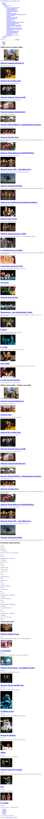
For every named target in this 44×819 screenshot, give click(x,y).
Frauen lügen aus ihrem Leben (12, 18)
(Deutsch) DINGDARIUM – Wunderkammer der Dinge (16, 14)
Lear (2, 787)
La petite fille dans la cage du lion (12, 10)
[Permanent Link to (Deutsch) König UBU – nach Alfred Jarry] (7, 166)
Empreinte (4, 813)
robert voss (16, 817)
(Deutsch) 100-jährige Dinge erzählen (13, 7)
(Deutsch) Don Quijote (11, 15)
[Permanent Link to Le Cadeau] (6, 800)
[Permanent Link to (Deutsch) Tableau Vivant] (6, 631)
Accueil (4, 2)
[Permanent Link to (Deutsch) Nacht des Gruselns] (6, 766)
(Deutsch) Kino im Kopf (11, 24)
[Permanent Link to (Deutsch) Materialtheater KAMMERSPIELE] (7, 150)
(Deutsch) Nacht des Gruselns (11, 770)
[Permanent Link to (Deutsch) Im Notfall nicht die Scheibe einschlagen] (7, 199)
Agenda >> (2, 618)
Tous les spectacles (8, 5)
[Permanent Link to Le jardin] (7, 344)
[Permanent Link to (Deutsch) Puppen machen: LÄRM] (7, 231)
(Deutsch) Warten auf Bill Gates (12, 685)
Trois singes (9, 16)
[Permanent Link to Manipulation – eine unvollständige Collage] (7, 309)
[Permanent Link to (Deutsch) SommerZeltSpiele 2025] (7, 109)
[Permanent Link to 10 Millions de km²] (6, 708)
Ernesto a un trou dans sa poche (12, 17)
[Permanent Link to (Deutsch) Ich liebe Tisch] (7, 134)
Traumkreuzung (9, 33)
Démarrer (4, 809)
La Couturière (5, 651)
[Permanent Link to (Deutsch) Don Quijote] (7, 216)
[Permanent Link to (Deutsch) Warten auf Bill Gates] (6, 682)
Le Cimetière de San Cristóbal (12, 11)
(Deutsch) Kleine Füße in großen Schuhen (14, 25)
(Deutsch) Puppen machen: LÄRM (13, 30)
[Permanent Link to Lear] (6, 784)
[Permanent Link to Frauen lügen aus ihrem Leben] (7, 263)
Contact (4, 37)
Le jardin (8, 12)
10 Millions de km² (7, 711)
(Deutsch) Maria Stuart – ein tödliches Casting (17, 668)
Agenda (6, 6)
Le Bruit (8, 27)
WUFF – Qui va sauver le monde (12, 34)
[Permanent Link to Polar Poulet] (7, 360)
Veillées (3, 752)
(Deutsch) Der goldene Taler (12, 13)
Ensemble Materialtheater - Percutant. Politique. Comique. (10, 0)
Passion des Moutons (8, 735)
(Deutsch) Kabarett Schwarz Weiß (12, 23)
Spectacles (4, 4)
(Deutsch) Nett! (6, 415)
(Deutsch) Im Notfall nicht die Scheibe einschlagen (15, 22)
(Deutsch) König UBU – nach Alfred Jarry (14, 26)
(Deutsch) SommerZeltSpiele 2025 (13, 31)
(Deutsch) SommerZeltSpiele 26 (12, 32)
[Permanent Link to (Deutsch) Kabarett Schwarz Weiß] (7, 94)
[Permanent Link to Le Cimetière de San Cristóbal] (7, 247)
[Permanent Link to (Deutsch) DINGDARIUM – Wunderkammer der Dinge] (7, 121)
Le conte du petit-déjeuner (11, 9)
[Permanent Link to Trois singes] (7, 279)
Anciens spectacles (8, 35)
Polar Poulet (9, 20)
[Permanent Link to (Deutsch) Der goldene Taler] (7, 78)
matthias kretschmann (9, 817)
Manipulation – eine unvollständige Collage (16, 312)
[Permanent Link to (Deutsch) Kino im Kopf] (7, 294)
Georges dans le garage (11, 19)
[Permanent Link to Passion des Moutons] (6, 732)
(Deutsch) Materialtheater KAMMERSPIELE (17, 153)
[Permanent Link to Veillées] (6, 749)
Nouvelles (4, 3)
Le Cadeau (4, 803)
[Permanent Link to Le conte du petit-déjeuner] (7, 377)
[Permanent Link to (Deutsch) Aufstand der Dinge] (7, 183)
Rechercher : (2, 39)
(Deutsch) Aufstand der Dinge (12, 8)
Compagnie (4, 36)
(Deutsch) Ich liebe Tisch (11, 21)
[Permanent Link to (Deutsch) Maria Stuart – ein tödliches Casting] (6, 665)
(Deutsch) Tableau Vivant (9, 634)
